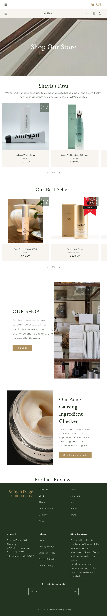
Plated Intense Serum (75, 249)
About (42, 502)
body (73, 502)
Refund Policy (46, 565)
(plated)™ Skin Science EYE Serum (75, 155)
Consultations (46, 508)
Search (42, 540)
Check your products (75, 455)
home (73, 508)
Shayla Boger (48, 610)
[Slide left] (47, 173)
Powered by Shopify (62, 610)
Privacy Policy (46, 546)
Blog (41, 521)
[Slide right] (60, 173)
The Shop (22, 348)
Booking (43, 515)
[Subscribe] (75, 591)
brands (74, 515)
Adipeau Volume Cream (25, 155)
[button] (6, 4)
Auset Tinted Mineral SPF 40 (25, 249)
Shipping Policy (47, 553)
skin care (75, 496)
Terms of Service (47, 559)
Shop (41, 496)
